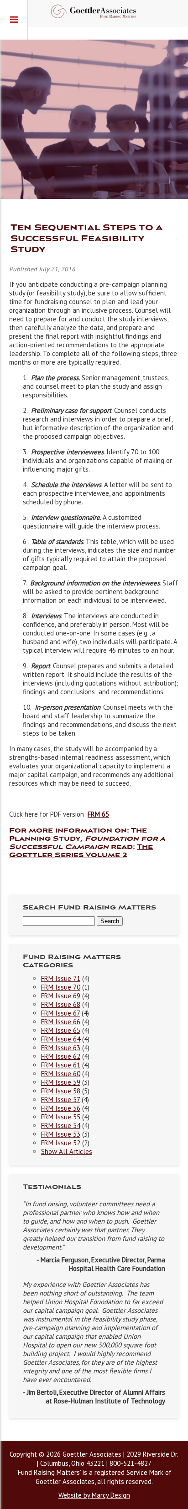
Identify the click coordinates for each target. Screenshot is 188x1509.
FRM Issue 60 (60, 1073)
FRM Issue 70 (60, 987)
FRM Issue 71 (60, 978)
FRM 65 (98, 814)
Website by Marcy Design (94, 1495)
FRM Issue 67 (60, 1013)
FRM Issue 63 (60, 1047)
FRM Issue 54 (60, 1125)
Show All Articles (66, 1151)
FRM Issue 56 (60, 1108)
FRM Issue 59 (60, 1082)
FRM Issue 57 (60, 1099)
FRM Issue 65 (60, 1030)
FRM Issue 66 (60, 1021)
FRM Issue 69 (60, 995)
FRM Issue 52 (60, 1142)
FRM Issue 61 (60, 1065)
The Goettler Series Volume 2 (81, 851)
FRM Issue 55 (60, 1117)
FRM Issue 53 (60, 1134)
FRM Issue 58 (60, 1091)
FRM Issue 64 (60, 1039)
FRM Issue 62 (60, 1056)
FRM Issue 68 (60, 1004)
